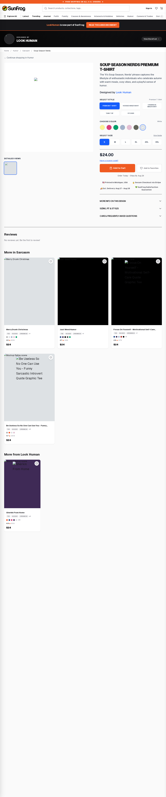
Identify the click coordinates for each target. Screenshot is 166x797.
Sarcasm (26, 51)
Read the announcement (103, 25)
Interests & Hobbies (103, 16)
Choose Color (108, 121)
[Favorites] (156, 8)
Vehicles (120, 16)
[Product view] (10, 168)
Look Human (123, 92)
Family (65, 16)
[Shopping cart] (161, 8)
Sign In (149, 8)
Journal (47, 16)
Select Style (107, 99)
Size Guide (158, 135)
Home (6, 51)
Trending (36, 16)
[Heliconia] (109, 127)
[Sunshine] (102, 127)
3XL (157, 142)
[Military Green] (136, 127)
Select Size (106, 135)
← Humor (19, 57)
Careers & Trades (145, 16)
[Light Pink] (129, 127)
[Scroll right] (161, 16)
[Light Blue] (122, 127)
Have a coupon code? (109, 160)
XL (136, 142)
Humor (130, 16)
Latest (26, 16)
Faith (56, 16)
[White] (142, 127)
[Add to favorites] (51, 261)
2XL (146, 142)
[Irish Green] (115, 127)
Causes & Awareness (81, 16)
